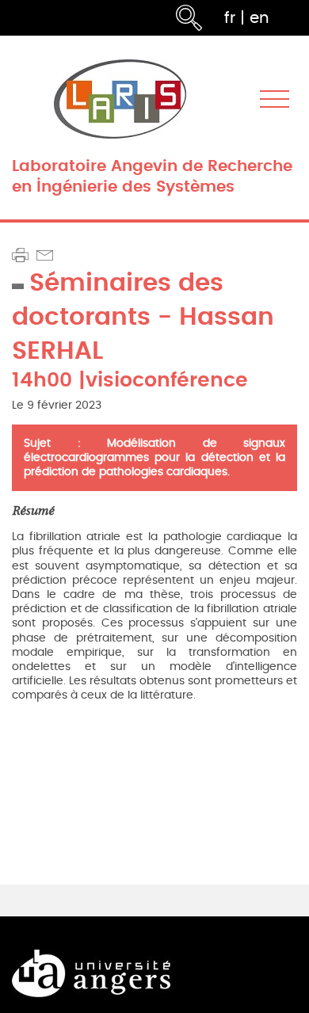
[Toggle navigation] (274, 99)
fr (229, 18)
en (259, 18)
